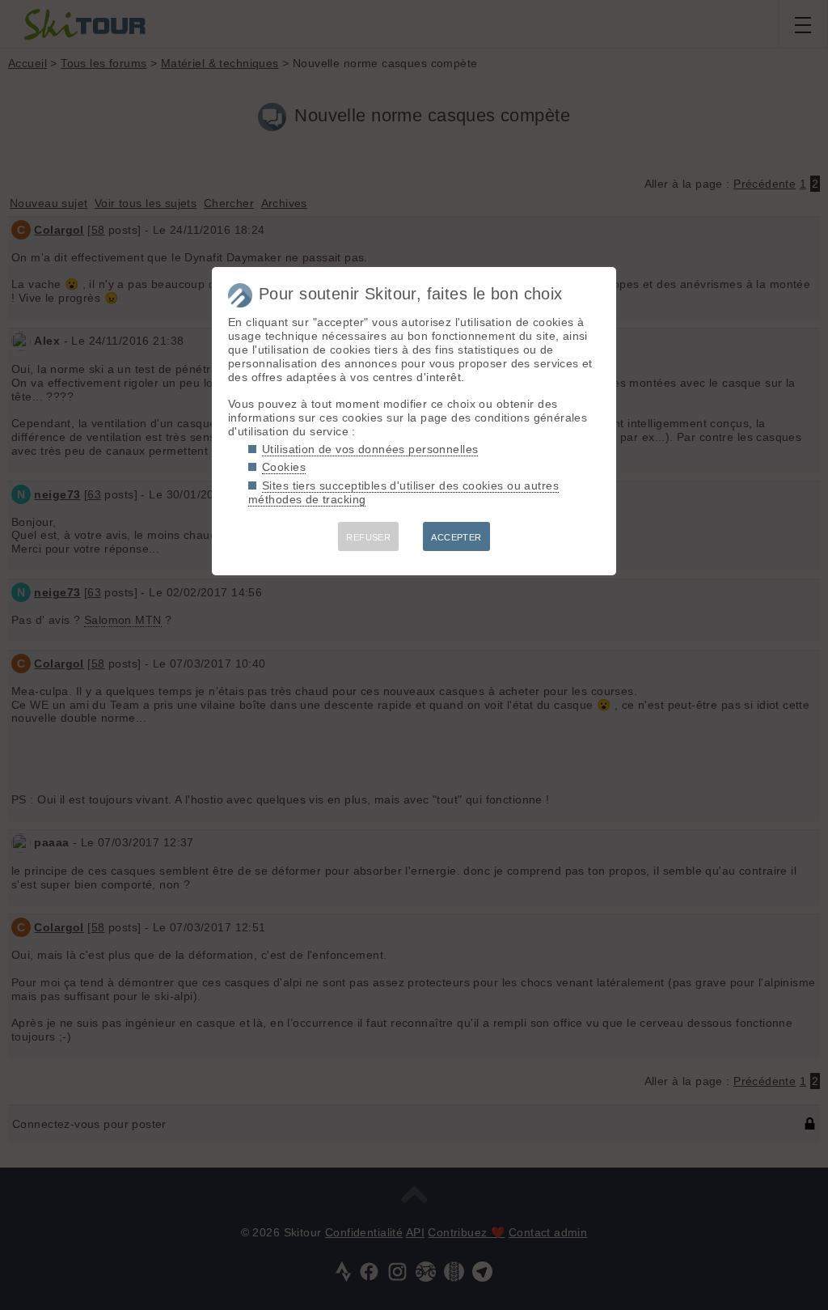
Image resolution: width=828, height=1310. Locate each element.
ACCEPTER (456, 537)
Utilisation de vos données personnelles (370, 449)
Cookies (284, 466)
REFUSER (368, 537)
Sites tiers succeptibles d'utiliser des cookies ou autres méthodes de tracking (403, 492)
